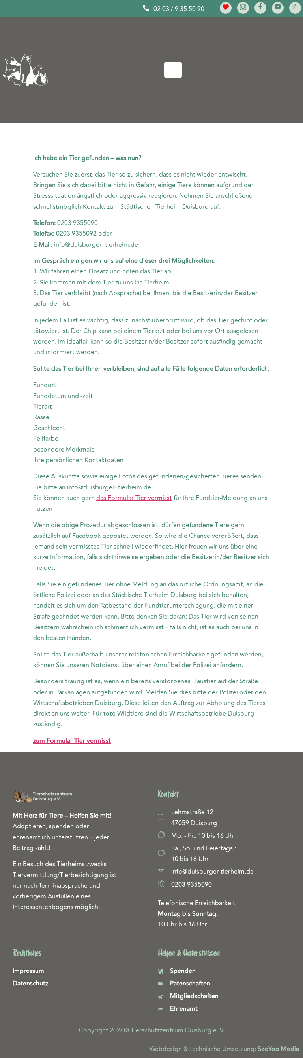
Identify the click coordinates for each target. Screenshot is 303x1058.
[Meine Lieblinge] (226, 8)
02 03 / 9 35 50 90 (178, 9)
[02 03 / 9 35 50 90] (146, 8)
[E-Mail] (295, 8)
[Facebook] (260, 8)
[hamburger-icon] (173, 70)
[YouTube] (278, 8)
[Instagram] (243, 8)
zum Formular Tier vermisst (72, 741)
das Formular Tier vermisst (134, 498)
